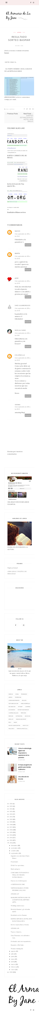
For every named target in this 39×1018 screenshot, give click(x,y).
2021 (11, 817)
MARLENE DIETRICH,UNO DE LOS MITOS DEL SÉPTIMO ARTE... (20, 900)
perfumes (23, 713)
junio (12, 956)
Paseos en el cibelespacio (19, 881)
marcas (11, 694)
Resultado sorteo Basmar (19, 915)
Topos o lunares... (16, 932)
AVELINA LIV (15, 894)
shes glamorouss (22, 305)
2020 (11, 819)
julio (12, 954)
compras (27, 706)
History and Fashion (23, 709)
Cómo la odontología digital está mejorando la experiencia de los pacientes (24, 752)
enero (13, 969)
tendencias (18, 697)
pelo (10, 722)
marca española (25, 703)
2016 (11, 830)
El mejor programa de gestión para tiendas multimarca (25, 767)
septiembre (14, 853)
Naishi (17, 231)
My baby (20, 706)
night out (25, 725)
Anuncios (27, 716)
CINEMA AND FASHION (14, 700)
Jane (18, 45)
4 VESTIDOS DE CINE (18, 884)
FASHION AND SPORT (21, 719)
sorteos (19, 32)
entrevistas (19, 716)
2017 (11, 827)
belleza (24, 700)
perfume (11, 716)
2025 (11, 806)
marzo (13, 964)
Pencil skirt (14, 862)
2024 (11, 809)
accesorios (12, 709)
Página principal (12, 568)
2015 (11, 832)
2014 (11, 835)
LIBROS (10, 697)
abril (12, 962)
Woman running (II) (17, 948)
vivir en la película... (22, 728)
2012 (11, 840)
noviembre (14, 848)
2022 (11, 814)
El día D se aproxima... (18, 865)
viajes (15, 722)
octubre (13, 851)
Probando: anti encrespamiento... (21, 941)
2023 (11, 811)
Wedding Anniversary (17, 906)
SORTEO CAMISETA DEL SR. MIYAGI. (17, 156)
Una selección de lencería (23, 778)
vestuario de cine (13, 703)
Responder (28, 244)
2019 (11, 822)
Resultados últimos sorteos (16, 212)
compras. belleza (13, 713)
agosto (13, 951)
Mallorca (11, 728)
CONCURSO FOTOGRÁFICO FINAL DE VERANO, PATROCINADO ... (20, 875)
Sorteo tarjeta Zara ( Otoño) (20, 925)
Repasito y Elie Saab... (17, 945)
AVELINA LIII (15, 928)
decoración (12, 706)
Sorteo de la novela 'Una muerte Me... (15, 185)
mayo (12, 959)
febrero (13, 967)
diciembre (14, 845)
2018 (11, 824)
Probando (24, 694)
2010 (11, 972)
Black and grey (15, 869)
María (17, 253)
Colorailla (20, 355)
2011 (11, 843)
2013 (11, 837)
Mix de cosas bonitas (14, 725)
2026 (11, 804)
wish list (11, 719)
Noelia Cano (20, 330)
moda (17, 694)
